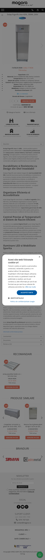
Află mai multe (30, 287)
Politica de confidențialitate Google (22, 302)
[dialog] (22, 280)
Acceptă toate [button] (27, 293)
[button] (16, 298)
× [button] (39, 257)
